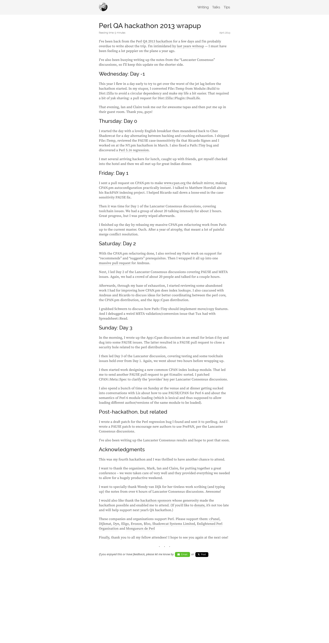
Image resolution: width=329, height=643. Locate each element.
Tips (227, 7)
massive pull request (115, 263)
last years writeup (190, 46)
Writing (203, 7)
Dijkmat (105, 524)
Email (183, 554)
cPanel (214, 519)
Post (202, 554)
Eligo (125, 524)
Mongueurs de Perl (140, 529)
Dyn (116, 524)
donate (199, 505)
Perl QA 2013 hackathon (154, 41)
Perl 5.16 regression (134, 150)
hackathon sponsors (155, 500)
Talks (216, 7)
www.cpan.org (174, 183)
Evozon (136, 524)
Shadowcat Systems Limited (173, 524)
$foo (147, 524)
